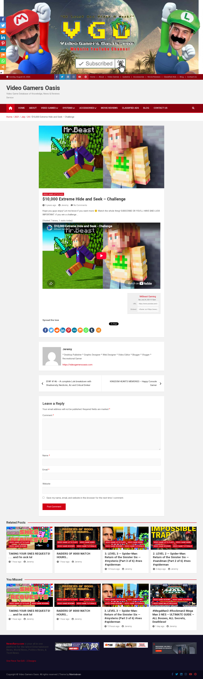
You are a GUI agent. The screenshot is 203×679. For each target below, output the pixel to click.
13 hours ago (114, 569)
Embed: (134, 309)
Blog (182, 77)
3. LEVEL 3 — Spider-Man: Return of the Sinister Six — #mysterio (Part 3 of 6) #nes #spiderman (123, 559)
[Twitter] (51, 328)
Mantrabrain (75, 674)
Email (46, 469)
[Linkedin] (62, 328)
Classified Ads (170, 77)
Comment (48, 415)
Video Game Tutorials (86, 546)
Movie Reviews (154, 77)
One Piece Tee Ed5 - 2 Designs (21, 661)
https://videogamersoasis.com (77, 364)
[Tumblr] (91, 328)
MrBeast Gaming (148, 296)
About (101, 77)
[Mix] (80, 328)
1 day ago (159, 626)
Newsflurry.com (15, 643)
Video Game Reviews (17, 546)
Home (92, 77)
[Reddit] (57, 328)
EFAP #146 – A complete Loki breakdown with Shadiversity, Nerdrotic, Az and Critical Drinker (68, 383)
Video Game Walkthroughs (165, 603)
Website (46, 483)
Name (46, 455)
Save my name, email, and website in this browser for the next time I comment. (85, 498)
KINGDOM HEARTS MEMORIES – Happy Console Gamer (133, 383)
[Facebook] (45, 328)
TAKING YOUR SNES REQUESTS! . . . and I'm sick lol (29, 555)
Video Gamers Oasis (33, 87)
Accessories (138, 77)
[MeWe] (74, 328)
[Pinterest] (68, 328)
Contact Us (192, 77)
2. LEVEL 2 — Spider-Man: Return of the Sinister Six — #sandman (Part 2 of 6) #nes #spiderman (172, 559)
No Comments (80, 205)
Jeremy (65, 205)
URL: (135, 304)
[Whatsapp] (86, 328)
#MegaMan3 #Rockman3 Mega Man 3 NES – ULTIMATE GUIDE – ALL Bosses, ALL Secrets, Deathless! (173, 616)
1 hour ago (16, 562)
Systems (126, 77)
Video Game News (87, 542)
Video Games (113, 77)
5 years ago (50, 205)
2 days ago (161, 569)
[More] (98, 328)
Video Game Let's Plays (53, 194)
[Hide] (1, 73)
